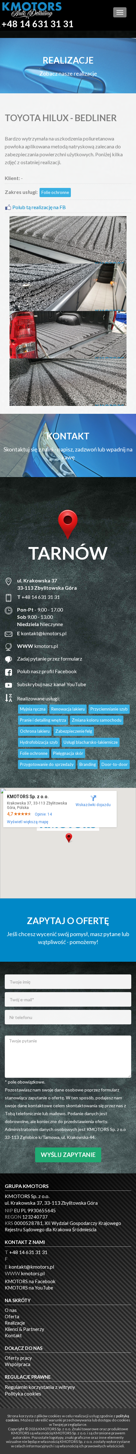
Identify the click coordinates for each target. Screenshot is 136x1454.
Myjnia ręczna (33, 708)
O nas (11, 1310)
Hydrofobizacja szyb (39, 742)
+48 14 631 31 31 (38, 24)
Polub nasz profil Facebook (47, 671)
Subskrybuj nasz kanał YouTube (51, 684)
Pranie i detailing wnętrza (43, 720)
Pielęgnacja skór (68, 753)
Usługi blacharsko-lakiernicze (91, 742)
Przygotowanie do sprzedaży (47, 764)
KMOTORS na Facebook (30, 1281)
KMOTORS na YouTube (29, 1287)
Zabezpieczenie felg (73, 731)
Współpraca (17, 1364)
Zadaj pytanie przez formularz (50, 659)
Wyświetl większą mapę (27, 822)
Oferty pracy (18, 1358)
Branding (87, 764)
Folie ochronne (55, 192)
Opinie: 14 (43, 814)
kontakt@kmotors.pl (43, 633)
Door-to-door (115, 764)
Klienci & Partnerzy (24, 1329)
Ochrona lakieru (35, 731)
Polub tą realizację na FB (38, 207)
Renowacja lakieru (68, 708)
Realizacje (15, 1323)
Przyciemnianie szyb (109, 708)
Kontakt (13, 1335)
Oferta (12, 1316)
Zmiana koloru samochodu (96, 720)
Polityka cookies (23, 1393)
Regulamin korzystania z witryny (40, 1387)
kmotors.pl (46, 646)
